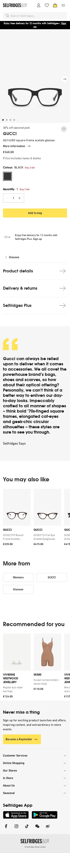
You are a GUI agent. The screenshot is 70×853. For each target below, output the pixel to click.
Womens (18, 577)
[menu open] (63, 5)
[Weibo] (48, 829)
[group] (35, 518)
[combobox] (38, 15)
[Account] (38, 5)
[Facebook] (6, 829)
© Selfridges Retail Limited (35, 847)
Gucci (9, 358)
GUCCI (10, 133)
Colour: (13, 167)
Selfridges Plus (17, 305)
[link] (16, 537)
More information (14, 146)
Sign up (37, 238)
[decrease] (8, 198)
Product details (18, 271)
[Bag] (55, 5)
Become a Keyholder (19, 739)
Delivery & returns (20, 288)
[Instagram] (16, 829)
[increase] (19, 198)
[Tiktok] (27, 829)
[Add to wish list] (64, 129)
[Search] (7, 15)
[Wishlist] (47, 5)
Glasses (14, 257)
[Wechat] (37, 829)
